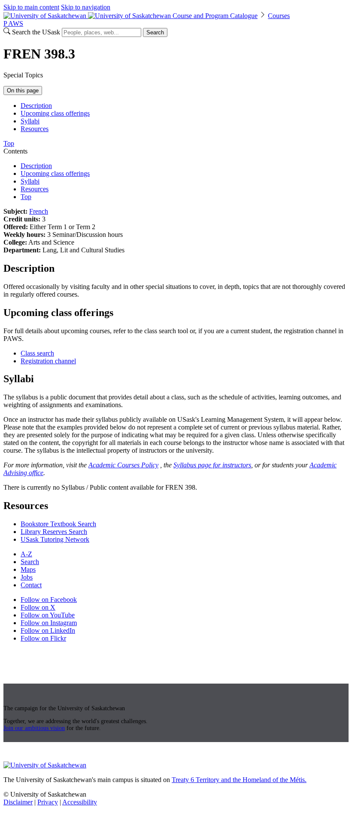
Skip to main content (31, 7)
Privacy (47, 802)
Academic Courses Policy (123, 465)
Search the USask (36, 32)
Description (36, 105)
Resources (35, 128)
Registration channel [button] (48, 361)
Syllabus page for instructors (212, 465)
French (38, 211)
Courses (279, 15)
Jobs (27, 577)
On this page (23, 90)
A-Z (26, 554)
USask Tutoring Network (55, 539)
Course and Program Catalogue (215, 15)
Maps (28, 569)
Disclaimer (18, 802)
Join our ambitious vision (34, 728)
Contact (31, 585)
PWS (13, 23)
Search (155, 32)
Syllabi (30, 121)
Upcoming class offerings (55, 113)
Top (26, 196)
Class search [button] (37, 353)
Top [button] (8, 143)
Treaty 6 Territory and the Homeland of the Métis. (239, 779)
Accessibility (79, 802)
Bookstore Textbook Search (58, 524)
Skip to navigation (85, 7)
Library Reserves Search (54, 531)
